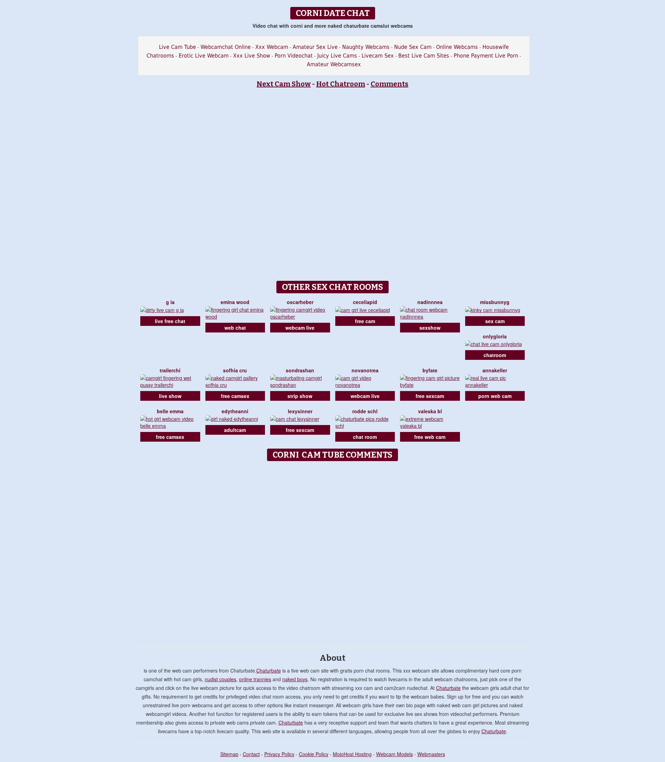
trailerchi (170, 370)
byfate (430, 370)
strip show (299, 395)
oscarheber (300, 301)
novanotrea (365, 370)
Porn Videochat (294, 55)
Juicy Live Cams (337, 55)
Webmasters (431, 754)
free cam (365, 321)
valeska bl (430, 411)
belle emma (170, 411)
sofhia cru (235, 370)
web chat (235, 327)
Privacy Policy (279, 754)
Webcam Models (394, 754)
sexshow (430, 327)
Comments (389, 84)
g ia (170, 301)
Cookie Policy (313, 754)
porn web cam (495, 395)
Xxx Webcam (271, 47)
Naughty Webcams (366, 47)
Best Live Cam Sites (423, 55)
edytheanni (235, 411)
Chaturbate (268, 670)
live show (170, 395)
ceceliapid (365, 301)
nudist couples (220, 679)
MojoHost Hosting (352, 754)
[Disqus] (332, 551)
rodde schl (365, 411)
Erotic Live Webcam (204, 55)
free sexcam (430, 395)
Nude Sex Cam (413, 47)
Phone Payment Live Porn (486, 55)
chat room (365, 436)
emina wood (235, 301)
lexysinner (300, 411)
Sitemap (229, 754)
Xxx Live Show (251, 55)
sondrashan (300, 370)
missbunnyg (494, 301)
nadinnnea (430, 301)
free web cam (429, 436)
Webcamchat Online (226, 47)
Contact (251, 754)
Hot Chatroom (340, 84)
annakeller (494, 370)
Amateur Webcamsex (334, 64)
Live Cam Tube (177, 47)
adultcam (235, 429)
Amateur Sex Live (315, 47)
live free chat (170, 321)
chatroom (495, 355)
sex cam (495, 321)
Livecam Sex (378, 55)
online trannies (255, 679)
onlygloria (495, 336)
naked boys (295, 679)
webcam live (299, 327)
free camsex (235, 395)
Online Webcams (457, 47)
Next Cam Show (284, 84)
